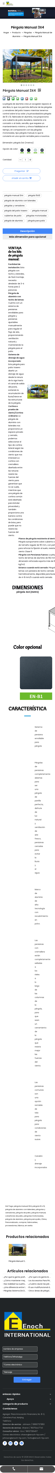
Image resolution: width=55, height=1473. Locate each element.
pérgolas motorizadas (36, 215)
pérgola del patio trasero (15, 210)
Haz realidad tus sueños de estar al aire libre (15, 1284)
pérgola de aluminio (13, 220)
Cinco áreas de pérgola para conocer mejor (40, 1290)
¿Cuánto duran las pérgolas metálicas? (40, 1284)
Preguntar (19, 171)
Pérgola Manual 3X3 (17, 1261)
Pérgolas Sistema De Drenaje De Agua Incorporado (15, 1290)
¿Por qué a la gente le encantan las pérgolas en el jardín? (40, 1277)
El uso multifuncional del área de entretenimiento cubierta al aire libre (40, 1287)
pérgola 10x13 (34, 195)
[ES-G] (42, 151)
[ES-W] (35, 151)
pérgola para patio (36, 220)
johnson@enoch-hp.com (14, 1438)
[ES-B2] (28, 151)
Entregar (27, 1379)
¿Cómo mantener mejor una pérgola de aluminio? (15, 1280)
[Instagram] (21, 1443)
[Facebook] (5, 1443)
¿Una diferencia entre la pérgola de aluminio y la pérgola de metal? (15, 1287)
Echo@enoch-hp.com (38, 1438)
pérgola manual (39, 210)
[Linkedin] (10, 1443)
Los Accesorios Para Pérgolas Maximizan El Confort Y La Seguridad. (40, 1280)
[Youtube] (16, 1443)
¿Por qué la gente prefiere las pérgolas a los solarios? (15, 1277)
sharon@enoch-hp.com (32, 1434)
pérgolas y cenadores (14, 205)
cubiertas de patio (12, 215)
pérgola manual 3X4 (13, 195)
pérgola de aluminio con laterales (20, 200)
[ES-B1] (22, 151)
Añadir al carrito (20, 178)
